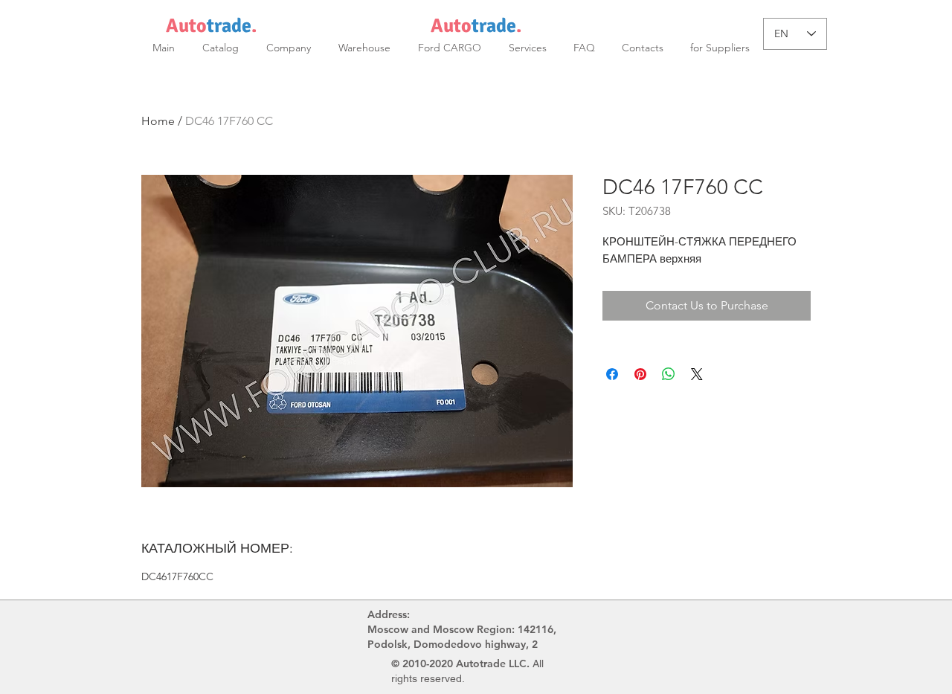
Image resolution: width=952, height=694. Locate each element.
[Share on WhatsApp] (669, 374)
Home (158, 121)
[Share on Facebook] (612, 374)
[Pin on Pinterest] (640, 374)
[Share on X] (697, 374)
